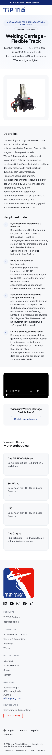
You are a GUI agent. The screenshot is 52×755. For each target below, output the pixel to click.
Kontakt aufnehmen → (26, 419)
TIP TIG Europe (13, 716)
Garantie (41, 750)
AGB (32, 750)
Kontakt (7, 674)
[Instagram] (18, 603)
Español (35, 730)
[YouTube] (12, 603)
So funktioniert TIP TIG (15, 634)
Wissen (7, 648)
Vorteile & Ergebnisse (14, 639)
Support (7, 670)
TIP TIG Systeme (11, 617)
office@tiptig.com (12, 698)
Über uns (8, 661)
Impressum (8, 750)
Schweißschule (11, 665)
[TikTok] (31, 603)
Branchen (8, 643)
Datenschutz (21, 750)
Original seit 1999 (26, 29)
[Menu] (46, 10)
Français (8, 734)
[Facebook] (25, 603)
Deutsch (23, 730)
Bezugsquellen (11, 622)
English (11, 730)
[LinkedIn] (5, 603)
